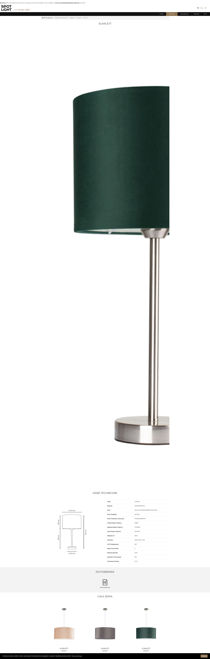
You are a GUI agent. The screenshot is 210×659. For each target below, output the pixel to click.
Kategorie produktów (61, 18)
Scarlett (79, 18)
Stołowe (72, 18)
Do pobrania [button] (184, 14)
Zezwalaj (204, 656)
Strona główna (48, 18)
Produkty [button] (172, 14)
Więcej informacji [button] (77, 656)
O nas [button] (161, 14)
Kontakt (196, 14)
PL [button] (205, 14)
